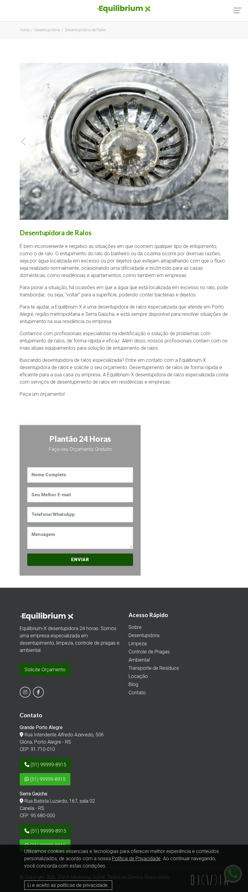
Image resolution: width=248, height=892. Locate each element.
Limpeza (138, 643)
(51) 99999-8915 (47, 765)
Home (24, 30)
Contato (137, 692)
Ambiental (139, 660)
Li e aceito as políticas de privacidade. (68, 885)
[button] (23, 141)
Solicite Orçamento (45, 669)
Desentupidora (47, 30)
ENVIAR (80, 559)
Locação (138, 676)
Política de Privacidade (136, 858)
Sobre (135, 627)
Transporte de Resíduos (154, 668)
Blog (133, 684)
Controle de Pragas (149, 652)
